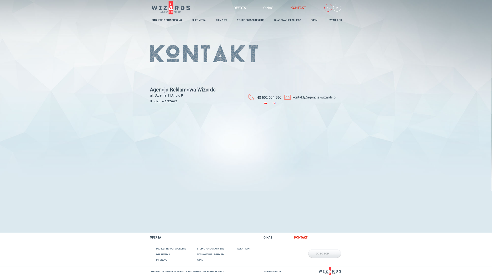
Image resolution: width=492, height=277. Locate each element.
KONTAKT (298, 7)
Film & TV (221, 20)
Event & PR (335, 20)
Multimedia (199, 20)
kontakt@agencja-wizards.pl (315, 97)
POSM (314, 20)
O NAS (268, 7)
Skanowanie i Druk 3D (287, 20)
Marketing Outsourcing (167, 20)
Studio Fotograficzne (250, 20)
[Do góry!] (313, 248)
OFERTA (240, 7)
